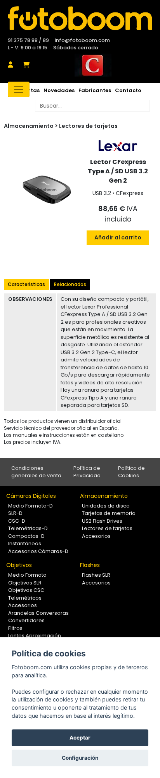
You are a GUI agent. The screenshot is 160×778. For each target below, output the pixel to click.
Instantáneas (24, 543)
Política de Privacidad (87, 472)
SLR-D (15, 513)
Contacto (128, 90)
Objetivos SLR (25, 582)
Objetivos (19, 565)
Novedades (59, 90)
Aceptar (80, 737)
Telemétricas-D (28, 528)
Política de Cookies (131, 472)
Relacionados (70, 284)
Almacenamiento (104, 496)
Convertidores (26, 620)
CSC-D (16, 521)
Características (26, 284)
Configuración (80, 758)
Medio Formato (27, 575)
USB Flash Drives (102, 521)
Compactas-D (26, 536)
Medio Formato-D (30, 505)
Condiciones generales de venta (36, 472)
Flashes (90, 565)
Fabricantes (94, 90)
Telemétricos (25, 598)
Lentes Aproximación (34, 635)
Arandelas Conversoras (38, 613)
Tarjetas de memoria (109, 513)
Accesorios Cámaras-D (38, 551)
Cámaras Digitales (31, 496)
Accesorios (96, 536)
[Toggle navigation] (19, 89)
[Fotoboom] (80, 18)
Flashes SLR (96, 575)
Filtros (15, 628)
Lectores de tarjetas (88, 126)
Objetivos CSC (26, 590)
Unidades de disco (106, 505)
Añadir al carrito (117, 237)
